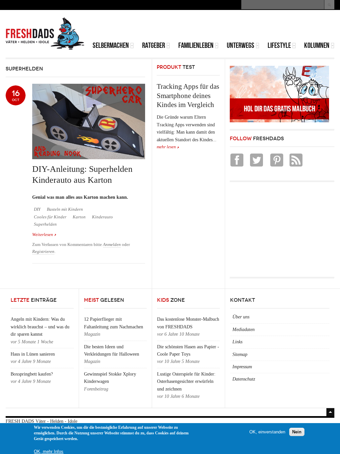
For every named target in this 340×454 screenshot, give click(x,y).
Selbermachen (111, 45)
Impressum (242, 366)
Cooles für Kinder (50, 217)
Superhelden (45, 224)
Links (237, 341)
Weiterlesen (44, 235)
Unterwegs (240, 45)
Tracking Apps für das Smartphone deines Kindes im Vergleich (188, 95)
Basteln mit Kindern (65, 209)
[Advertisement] (256, 27)
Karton (79, 217)
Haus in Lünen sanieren (33, 354)
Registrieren (43, 251)
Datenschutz (243, 379)
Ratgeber (153, 45)
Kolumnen (316, 45)
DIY (37, 209)
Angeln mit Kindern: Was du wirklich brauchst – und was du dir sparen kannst (40, 327)
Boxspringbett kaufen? (32, 374)
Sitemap (239, 354)
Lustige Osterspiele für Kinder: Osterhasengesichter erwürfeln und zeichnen (186, 382)
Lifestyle (279, 45)
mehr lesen (166, 147)
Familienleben (195, 45)
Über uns (240, 316)
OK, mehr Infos (48, 451)
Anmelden (112, 244)
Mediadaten (243, 329)
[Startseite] (45, 34)
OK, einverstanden (267, 431)
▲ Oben (330, 412)
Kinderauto (102, 217)
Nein (296, 431)
